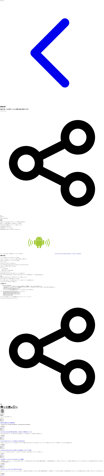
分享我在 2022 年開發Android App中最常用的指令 (7, 422)
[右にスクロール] (3, 418)
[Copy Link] (0, 217)
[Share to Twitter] (1, 216)
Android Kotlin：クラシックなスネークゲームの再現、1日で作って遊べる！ (11, 469)
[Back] (52, 104)
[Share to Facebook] (0, 216)
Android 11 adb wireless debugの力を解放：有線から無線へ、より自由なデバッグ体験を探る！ (68, 253)
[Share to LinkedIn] (3, 216)
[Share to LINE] (2, 216)
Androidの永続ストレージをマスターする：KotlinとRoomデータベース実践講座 (12, 459)
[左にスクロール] (1, 418)
